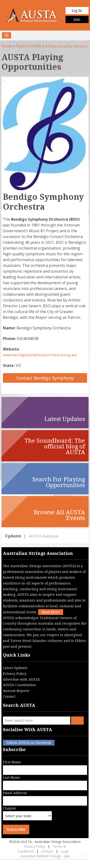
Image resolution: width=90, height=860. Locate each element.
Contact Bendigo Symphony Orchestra (45, 379)
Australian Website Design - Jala (45, 856)
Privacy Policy (14, 674)
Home (6, 46)
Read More (51, 612)
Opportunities (29, 46)
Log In (77, 11)
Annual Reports (16, 691)
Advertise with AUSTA (21, 679)
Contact (9, 696)
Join (77, 19)
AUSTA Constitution (19, 685)
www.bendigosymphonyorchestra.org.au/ (40, 355)
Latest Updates (15, 668)
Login (64, 851)
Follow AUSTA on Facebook (28, 743)
